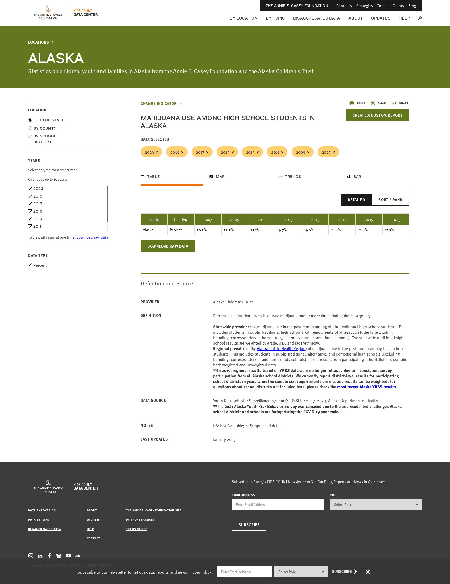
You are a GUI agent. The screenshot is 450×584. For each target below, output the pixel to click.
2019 (174, 152)
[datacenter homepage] (85, 12)
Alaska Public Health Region (281, 348)
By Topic (275, 18)
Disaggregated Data (316, 18)
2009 (300, 152)
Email (382, 103)
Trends (293, 176)
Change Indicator (159, 103)
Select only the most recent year (52, 169)
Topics (383, 5)
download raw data (92, 237)
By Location (244, 18)
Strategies (364, 5)
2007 (326, 152)
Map (220, 176)
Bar (357, 176)
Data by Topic (39, 520)
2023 (149, 152)
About (355, 18)
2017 (200, 152)
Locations (38, 42)
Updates (380, 18)
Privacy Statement (141, 520)
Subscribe (249, 525)
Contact (93, 538)
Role (334, 495)
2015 (225, 152)
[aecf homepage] (48, 13)
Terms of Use (136, 529)
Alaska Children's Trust (233, 301)
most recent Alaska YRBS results (366, 387)
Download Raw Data (167, 246)
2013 (250, 152)
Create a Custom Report (378, 115)
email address (243, 495)
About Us (344, 5)
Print (361, 103)
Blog (412, 5)
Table (153, 176)
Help (404, 18)
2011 (275, 152)
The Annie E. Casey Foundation (297, 6)
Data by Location (42, 510)
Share (404, 103)
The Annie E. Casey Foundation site (154, 510)
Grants (398, 5)
